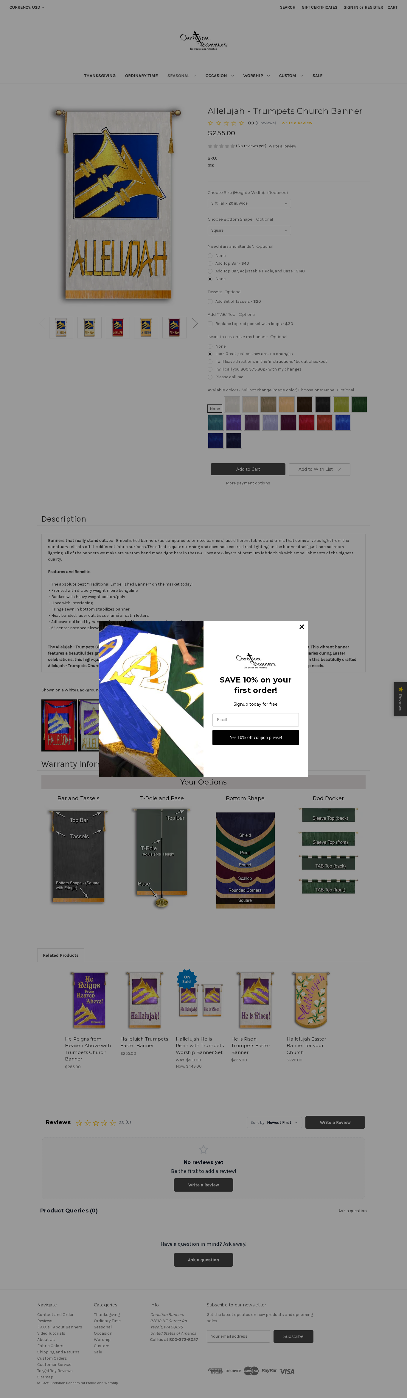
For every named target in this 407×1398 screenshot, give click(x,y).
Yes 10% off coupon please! (255, 737)
